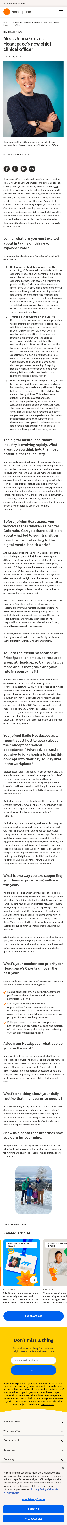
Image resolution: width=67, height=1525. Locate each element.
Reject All (33, 1508)
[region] (33, 1494)
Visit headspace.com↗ (15, 3)
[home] (17, 11)
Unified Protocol (44, 324)
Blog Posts (5, 23)
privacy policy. (47, 1404)
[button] (60, 12)
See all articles (33, 1316)
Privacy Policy (38, 1489)
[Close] (63, 1467)
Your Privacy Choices (33, 1499)
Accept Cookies (33, 1518)
